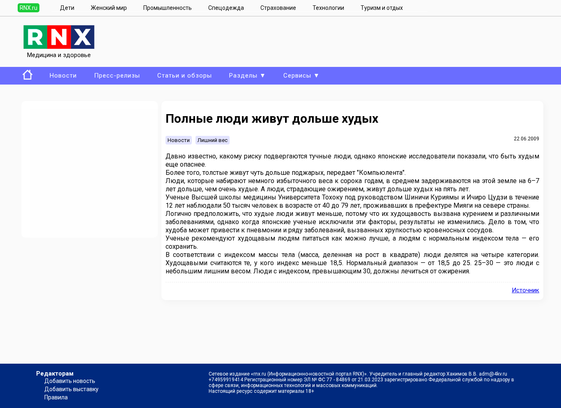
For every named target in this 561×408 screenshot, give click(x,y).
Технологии (328, 8)
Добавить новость (69, 381)
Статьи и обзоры (184, 75)
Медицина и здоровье (59, 55)
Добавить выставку (71, 389)
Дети (67, 8)
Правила (56, 397)
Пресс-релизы (117, 75)
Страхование (278, 8)
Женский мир (109, 8)
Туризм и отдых (382, 8)
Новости (63, 75)
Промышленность (167, 8)
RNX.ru (28, 8)
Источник (525, 290)
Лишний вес (213, 140)
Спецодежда (226, 8)
